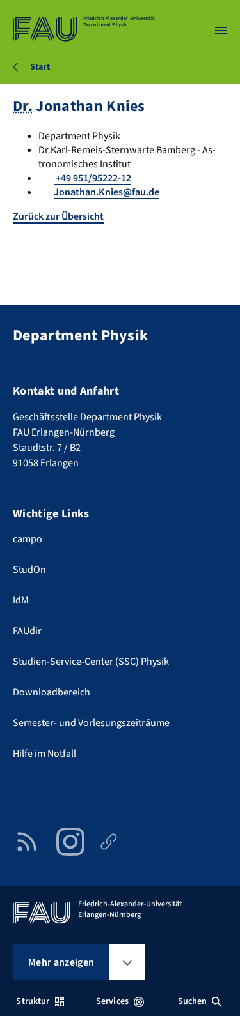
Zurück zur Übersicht (58, 216)
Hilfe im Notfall (44, 754)
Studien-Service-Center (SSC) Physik (91, 662)
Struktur (32, 1001)
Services (112, 1001)
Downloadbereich (51, 692)
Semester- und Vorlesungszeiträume (91, 723)
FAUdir (27, 631)
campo (27, 539)
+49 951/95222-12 (92, 178)
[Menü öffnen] (221, 31)
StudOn (29, 570)
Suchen (192, 1001)
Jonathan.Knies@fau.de (106, 192)
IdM (21, 600)
